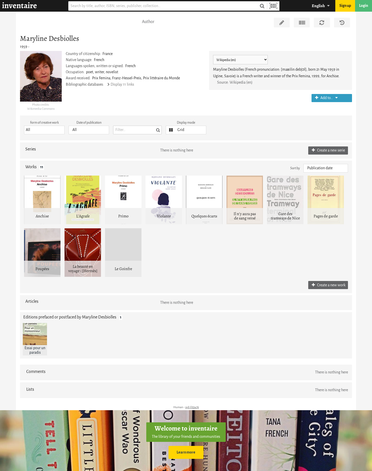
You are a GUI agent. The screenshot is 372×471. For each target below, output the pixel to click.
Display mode (186, 122)
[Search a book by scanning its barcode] (273, 6)
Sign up (345, 5)
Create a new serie (330, 150)
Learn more (186, 452)
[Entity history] (342, 22)
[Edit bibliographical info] (282, 22)
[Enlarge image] (41, 76)
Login (363, 5)
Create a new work (330, 285)
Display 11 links (122, 84)
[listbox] (44, 130)
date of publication (88, 122)
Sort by (295, 168)
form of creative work (44, 122)
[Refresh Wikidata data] (322, 22)
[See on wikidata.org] (302, 22)
